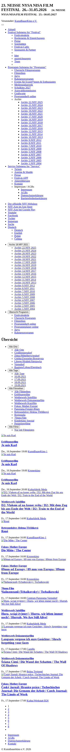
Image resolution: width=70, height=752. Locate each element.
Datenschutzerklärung (19, 740)
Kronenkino (34, 470)
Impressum (13, 735)
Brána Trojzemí (35, 671)
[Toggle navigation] (2, 24)
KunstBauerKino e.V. (26, 21)
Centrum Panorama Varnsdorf (42, 598)
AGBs (11, 737)
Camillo (31, 649)
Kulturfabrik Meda (37, 489)
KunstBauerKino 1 (37, 451)
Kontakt (12, 743)
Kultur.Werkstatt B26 (38, 700)
